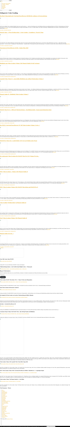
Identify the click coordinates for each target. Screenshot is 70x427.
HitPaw (3, 404)
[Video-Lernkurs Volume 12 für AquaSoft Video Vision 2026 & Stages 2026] (12, 363)
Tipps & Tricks (4, 415)
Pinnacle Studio (4, 411)
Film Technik (4, 398)
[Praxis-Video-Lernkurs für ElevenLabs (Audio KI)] (8, 289)
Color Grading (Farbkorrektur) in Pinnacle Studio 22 (13, 202)
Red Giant (3, 414)
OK (47, 426)
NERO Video (4, 409)
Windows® (3, 417)
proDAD (3, 412)
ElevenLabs (3, 397)
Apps (3, 389)
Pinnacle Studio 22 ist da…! (7, 233)
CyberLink (3, 395)
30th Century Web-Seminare (6, 3)
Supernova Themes (10, 418)
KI (2, 405)
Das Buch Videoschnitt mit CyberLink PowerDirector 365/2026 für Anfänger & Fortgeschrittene (23, 16)
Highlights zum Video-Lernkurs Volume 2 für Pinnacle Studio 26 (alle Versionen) (20, 63)
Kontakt (3, 8)
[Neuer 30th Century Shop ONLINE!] (6, 261)
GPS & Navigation (5, 402)
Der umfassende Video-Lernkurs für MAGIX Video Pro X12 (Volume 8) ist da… (19, 156)
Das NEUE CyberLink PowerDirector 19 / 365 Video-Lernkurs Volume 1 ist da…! (20, 125)
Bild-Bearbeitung (4, 393)
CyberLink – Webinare (5, 4)
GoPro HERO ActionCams (6, 401)
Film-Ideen (3, 399)
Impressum (3, 6)
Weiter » (2, 247)
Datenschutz (4, 7)
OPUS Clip (3, 410)
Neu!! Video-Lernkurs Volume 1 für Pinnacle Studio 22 (13, 218)
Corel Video (4, 394)
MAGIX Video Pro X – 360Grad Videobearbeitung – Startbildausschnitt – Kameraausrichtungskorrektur (26, 110)
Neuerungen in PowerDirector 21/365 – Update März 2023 (14, 48)
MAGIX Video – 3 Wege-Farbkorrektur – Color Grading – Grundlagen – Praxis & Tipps (21, 32)
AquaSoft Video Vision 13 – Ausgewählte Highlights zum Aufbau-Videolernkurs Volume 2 (21, 79)
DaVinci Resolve (4, 396)
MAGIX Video (4, 407)
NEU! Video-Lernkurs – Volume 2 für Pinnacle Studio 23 (14, 171)
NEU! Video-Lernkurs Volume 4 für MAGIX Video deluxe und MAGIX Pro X (19, 187)
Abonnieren (3, 277)
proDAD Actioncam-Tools (6, 413)
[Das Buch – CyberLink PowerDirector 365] (7, 306)
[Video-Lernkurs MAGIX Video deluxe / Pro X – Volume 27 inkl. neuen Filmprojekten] (13, 281)
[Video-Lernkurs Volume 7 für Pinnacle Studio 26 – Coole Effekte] (10, 381)
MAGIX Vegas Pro (5, 406)
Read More (6, 28)
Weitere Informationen (52, 426)
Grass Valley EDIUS (5, 403)
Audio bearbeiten (4, 392)
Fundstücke (3, 400)
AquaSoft (3, 391)
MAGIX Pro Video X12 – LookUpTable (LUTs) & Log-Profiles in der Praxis (18, 140)
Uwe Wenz (3, 5)
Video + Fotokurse (5, 416)
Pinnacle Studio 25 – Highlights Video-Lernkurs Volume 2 (14, 94)
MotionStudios (4, 408)
